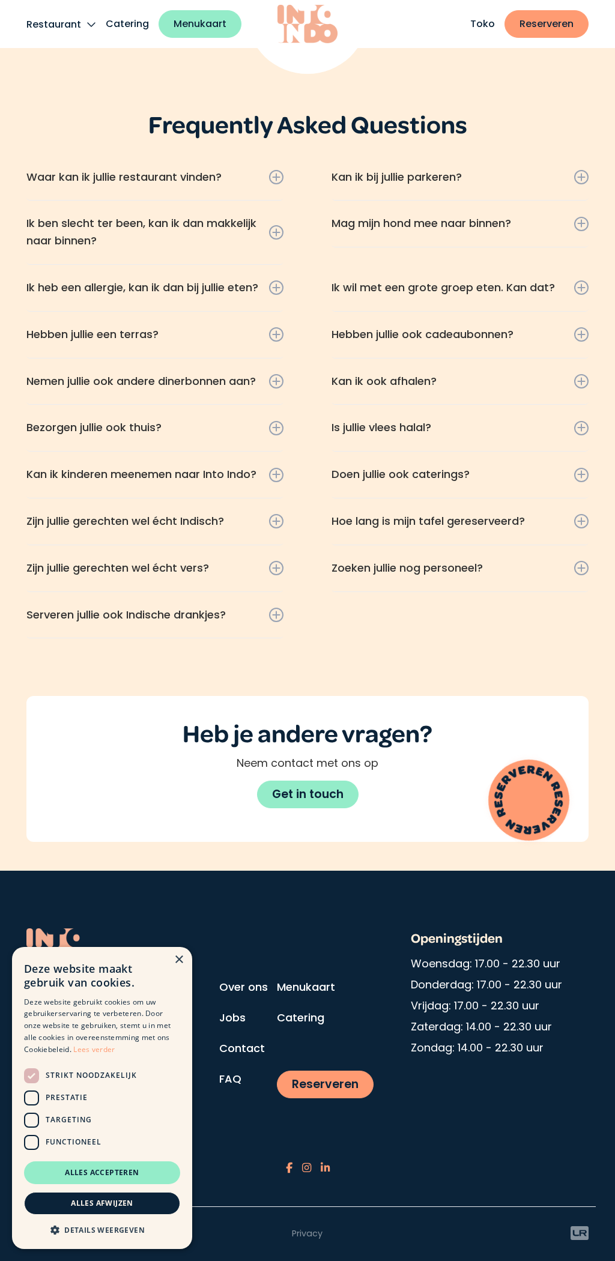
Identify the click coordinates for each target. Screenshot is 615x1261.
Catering (127, 24)
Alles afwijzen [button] (102, 1203)
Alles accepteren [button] (102, 1172)
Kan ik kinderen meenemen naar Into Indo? (141, 474)
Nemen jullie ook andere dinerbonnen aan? (141, 381)
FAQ (230, 1078)
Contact (242, 1048)
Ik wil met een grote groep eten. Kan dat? (443, 287)
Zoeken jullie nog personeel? (407, 567)
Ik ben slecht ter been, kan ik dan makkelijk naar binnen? (141, 232)
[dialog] (102, 1098)
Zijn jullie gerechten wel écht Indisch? (125, 520)
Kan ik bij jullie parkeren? (397, 176)
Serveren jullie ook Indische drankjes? (126, 614)
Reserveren (547, 24)
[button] (102, 1230)
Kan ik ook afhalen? (384, 381)
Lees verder (94, 1049)
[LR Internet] (580, 1233)
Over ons (243, 986)
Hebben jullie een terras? (92, 334)
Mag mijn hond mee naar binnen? (421, 223)
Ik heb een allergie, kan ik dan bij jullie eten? (142, 287)
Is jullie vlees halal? (381, 427)
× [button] (178, 959)
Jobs (232, 1017)
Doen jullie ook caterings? (401, 474)
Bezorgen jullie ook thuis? (94, 427)
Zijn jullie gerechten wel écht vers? (117, 567)
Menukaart (200, 24)
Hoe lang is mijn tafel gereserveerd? (428, 520)
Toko (482, 24)
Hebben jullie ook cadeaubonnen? (423, 334)
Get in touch (308, 794)
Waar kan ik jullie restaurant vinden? (124, 176)
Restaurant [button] (54, 24)
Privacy (307, 1233)
